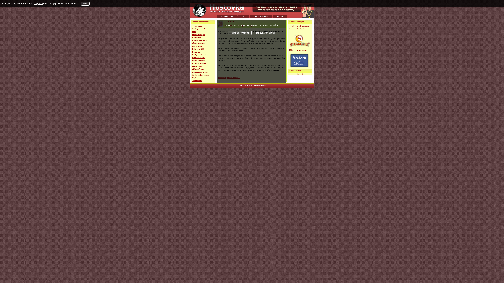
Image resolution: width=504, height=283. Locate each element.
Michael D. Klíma (198, 58)
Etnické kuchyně (198, 35)
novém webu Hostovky (266, 25)
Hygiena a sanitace (199, 40)
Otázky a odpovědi (261, 16)
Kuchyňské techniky (200, 55)
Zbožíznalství (197, 81)
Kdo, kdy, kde (197, 46)
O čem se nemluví (199, 63)
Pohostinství (197, 66)
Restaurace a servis (200, 72)
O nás (243, 16)
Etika (194, 32)
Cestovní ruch (197, 26)
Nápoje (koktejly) (198, 61)
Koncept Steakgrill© (299, 50)
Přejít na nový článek (239, 33)
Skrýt (85, 3)
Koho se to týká (198, 49)
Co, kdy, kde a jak (198, 29)
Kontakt (280, 16)
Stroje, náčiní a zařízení (200, 75)
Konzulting (196, 52)
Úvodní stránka (227, 16)
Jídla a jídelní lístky (199, 43)
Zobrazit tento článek (265, 33)
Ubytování (196, 78)
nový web (38, 3)
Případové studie (198, 69)
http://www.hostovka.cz (257, 86)
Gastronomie (197, 38)
